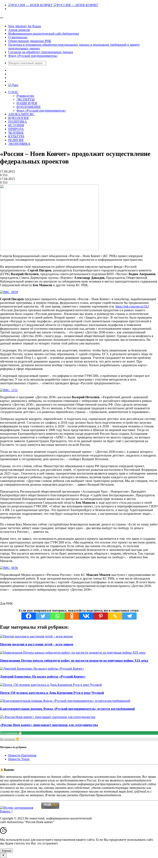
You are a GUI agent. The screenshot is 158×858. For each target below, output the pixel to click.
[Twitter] (43, 616)
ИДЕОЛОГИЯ (18, 118)
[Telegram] (129, 616)
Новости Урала (18, 759)
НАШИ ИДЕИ (26, 103)
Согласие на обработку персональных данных (40, 52)
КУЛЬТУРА (16, 136)
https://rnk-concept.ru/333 (132, 306)
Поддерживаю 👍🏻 (11, 732)
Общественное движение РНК (29, 41)
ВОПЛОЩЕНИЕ (28, 107)
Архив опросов (19, 30)
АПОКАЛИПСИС (21, 114)
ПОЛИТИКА (17, 121)
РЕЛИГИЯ (15, 140)
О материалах (18, 37)
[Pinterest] (100, 616)
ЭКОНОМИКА (19, 143)
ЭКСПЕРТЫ (25, 99)
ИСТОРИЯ (16, 125)
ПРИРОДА (16, 129)
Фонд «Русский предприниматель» (33, 55)
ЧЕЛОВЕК (16, 132)
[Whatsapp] (57, 616)
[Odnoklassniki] (72, 616)
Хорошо (6, 850)
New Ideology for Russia (24, 26)
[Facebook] (28, 616)
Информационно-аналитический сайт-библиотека (43, 33)
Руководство (25, 95)
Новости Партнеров (22, 755)
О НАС (13, 92)
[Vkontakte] (86, 616)
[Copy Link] (115, 616)
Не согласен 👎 (9, 739)
